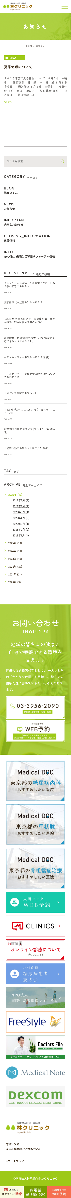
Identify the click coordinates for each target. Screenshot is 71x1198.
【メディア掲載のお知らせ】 (20, 393)
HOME (29, 45)
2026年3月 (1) (21, 524)
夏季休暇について (20, 66)
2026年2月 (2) (21, 529)
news (13, 58)
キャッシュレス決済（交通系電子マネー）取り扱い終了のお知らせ (29, 284)
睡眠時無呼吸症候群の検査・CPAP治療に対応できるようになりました (29, 339)
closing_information (27, 237)
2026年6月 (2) (21, 506)
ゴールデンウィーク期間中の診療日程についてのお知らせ (29, 375)
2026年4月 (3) (21, 518)
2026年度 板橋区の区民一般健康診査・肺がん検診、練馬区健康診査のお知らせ (29, 320)
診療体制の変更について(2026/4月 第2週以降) (29, 430)
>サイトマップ (15, 1161)
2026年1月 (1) (21, 535)
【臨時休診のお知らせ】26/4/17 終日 (26, 448)
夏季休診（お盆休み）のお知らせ (23, 302)
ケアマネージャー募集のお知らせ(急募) (26, 357)
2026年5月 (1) (21, 512)
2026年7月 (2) (21, 500)
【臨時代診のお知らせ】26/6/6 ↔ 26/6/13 (31, 411)
